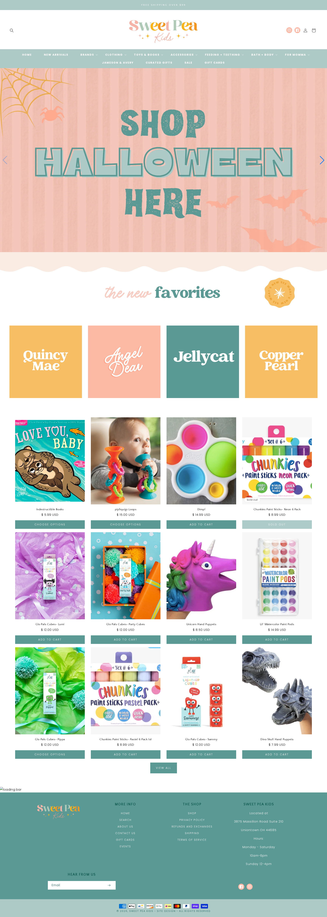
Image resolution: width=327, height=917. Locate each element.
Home (125, 813)
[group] (163, 160)
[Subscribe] (109, 885)
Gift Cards (125, 840)
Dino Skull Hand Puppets (277, 739)
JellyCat (201, 403)
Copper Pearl (279, 403)
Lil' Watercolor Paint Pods (277, 624)
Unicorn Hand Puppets (201, 624)
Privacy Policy (192, 820)
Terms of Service (192, 840)
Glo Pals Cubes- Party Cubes (125, 624)
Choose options (49, 524)
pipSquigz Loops (126, 509)
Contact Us (125, 833)
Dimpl (201, 509)
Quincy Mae (43, 403)
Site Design (166, 911)
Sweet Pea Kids (141, 911)
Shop (192, 813)
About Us (125, 826)
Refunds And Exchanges (192, 826)
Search (125, 820)
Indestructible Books (50, 509)
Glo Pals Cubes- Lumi (50, 624)
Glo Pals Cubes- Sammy (201, 739)
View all (163, 768)
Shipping (192, 833)
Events (125, 846)
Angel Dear (122, 403)
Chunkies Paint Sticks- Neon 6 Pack (277, 509)
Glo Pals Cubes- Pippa (50, 739)
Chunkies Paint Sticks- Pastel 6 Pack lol (126, 739)
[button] (12, 30)
